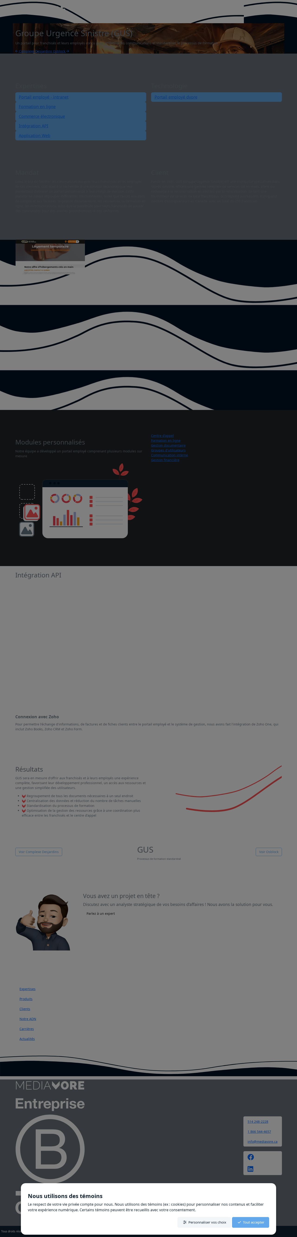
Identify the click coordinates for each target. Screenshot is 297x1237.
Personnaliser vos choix (207, 1222)
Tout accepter (253, 1222)
